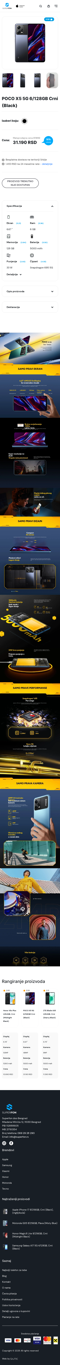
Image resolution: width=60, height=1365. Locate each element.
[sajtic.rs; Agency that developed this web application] (14, 1358)
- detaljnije (46, 164)
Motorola (7, 1182)
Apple (5, 1159)
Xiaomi (5, 1171)
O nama (6, 1287)
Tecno (5, 1188)
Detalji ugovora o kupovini (16, 1311)
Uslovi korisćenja (11, 1305)
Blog (4, 1276)
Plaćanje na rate (10, 1317)
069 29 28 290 (26, 1133)
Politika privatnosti (12, 1299)
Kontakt (6, 1281)
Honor (5, 1177)
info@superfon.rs (19, 1136)
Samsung (7, 1165)
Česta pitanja (9, 1293)
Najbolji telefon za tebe (14, 1270)
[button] (55, 6)
